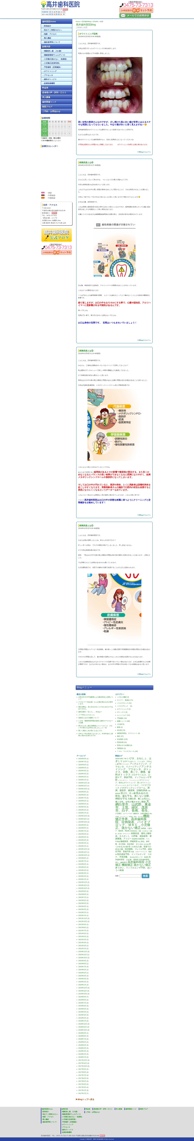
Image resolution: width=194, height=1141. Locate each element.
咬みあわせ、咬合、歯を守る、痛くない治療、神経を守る (133, 796)
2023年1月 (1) (83, 879)
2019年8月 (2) (83, 1000)
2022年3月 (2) (83, 909)
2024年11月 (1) (83, 819)
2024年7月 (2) (83, 831)
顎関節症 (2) (121, 748)
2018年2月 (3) (83, 1054)
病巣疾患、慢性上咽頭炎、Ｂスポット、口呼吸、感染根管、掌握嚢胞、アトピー (133, 836)
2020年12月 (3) (83, 951)
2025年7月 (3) (83, 798)
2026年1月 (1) (83, 780)
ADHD (117, 758)
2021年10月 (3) (83, 921)
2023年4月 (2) (83, 870)
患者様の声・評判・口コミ (54, 92)
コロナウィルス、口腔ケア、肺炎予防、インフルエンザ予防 (133, 777)
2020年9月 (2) (83, 961)
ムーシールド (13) (123, 715)
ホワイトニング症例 (88, 34)
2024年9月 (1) (83, 825)
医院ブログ (47, 107)
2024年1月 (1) (83, 846)
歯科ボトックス (50, 79)
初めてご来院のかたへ (53, 30)
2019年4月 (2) (83, 1012)
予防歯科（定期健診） (53, 67)
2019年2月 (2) (83, 1018)
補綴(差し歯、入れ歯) (52, 51)
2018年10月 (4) (83, 1030)
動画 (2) (120, 727)
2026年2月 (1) (83, 777)
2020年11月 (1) (83, 954)
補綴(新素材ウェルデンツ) (54, 55)
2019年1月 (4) (83, 1021)
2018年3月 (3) (83, 1051)
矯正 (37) (120, 736)
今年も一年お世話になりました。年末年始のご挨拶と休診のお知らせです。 (95, 734)
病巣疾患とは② (86, 525)
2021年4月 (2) (83, 939)
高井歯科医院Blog (86, 24)
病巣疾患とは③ (86, 351)
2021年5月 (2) (83, 936)
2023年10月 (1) (83, 855)
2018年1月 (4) (83, 1057)
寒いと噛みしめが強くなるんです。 (91, 730)
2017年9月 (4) (83, 1069)
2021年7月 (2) (83, 930)
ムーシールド (121, 785)
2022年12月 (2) (83, 882)
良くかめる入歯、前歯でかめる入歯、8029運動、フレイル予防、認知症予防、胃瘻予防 (133, 849)
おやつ (126, 761)
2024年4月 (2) (83, 840)
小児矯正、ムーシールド (124, 813)
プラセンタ (48, 75)
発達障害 (135, 839)
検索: (117, 876)
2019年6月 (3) (83, 1006)
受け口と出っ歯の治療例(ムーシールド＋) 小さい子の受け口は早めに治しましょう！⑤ (95, 727)
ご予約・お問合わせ (51, 111)
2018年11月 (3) (83, 1027)
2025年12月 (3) (83, 783)
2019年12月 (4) (83, 988)
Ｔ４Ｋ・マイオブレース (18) (127, 751)
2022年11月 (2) (83, 885)
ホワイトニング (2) (124, 709)
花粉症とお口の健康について (88, 718)
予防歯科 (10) (122, 718)
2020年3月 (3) (83, 979)
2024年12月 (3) (83, 816)
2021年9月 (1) (83, 924)
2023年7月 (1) (83, 861)
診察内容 (46, 46)
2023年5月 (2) (83, 867)
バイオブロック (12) (124, 703)
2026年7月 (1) (83, 762)
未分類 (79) (121, 730)
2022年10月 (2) (83, 888)
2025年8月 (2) (83, 795)
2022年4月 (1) (83, 906)
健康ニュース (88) (123, 721)
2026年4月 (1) (83, 771)
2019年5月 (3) (83, 1009)
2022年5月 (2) (83, 903)
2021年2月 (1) (83, 945)
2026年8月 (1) (83, 758)
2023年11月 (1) (83, 852)
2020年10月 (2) (83, 958)
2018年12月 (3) (83, 1024)
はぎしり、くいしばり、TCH (139, 761)
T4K (125, 758)
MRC (121, 758)
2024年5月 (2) (83, 837)
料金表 (45, 88)
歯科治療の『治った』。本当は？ (90, 712)
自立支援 (146, 844)
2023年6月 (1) (83, 864)
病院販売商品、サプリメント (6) (128, 733)
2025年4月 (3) (83, 807)
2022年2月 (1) (83, 912)
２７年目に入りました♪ (86, 715)
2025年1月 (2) (83, 813)
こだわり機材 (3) (123, 697)
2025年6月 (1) (83, 801)
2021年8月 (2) (83, 927)
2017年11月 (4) (83, 1063)
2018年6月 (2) (83, 1042)
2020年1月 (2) (83, 985)
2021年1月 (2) (83, 948)
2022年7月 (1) (83, 897)
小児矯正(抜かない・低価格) (55, 59)
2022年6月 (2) (83, 900)
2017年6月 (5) (83, 1078)
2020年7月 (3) (83, 967)
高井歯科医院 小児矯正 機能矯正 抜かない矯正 (133, 863)
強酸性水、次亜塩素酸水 (141, 813)
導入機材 (47, 38)
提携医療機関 (49, 83)
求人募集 (46, 97)
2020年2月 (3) (83, 982)
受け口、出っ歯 (128, 793)
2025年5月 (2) (83, 804)
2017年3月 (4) (83, 1087)
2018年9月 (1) (83, 1033)
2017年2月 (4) (83, 1090)
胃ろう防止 (139, 844)
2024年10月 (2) (83, 822)
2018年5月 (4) (83, 1045)
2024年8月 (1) (83, 828)
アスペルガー (125, 764)
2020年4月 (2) (83, 976)
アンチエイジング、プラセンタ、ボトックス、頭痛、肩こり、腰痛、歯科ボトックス (133, 770)
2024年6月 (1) (83, 834)
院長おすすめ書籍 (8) (124, 745)
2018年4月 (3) (83, 1048)
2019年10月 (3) (83, 994)
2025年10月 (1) (83, 789)
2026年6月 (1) (83, 765)
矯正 (139, 841)
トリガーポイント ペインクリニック (128, 780)
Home (78, 21)
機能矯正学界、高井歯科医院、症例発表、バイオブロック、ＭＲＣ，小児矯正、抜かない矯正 (132, 822)
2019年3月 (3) (83, 1015)
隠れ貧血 (132, 857)
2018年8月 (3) (83, 1036)
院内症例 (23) (122, 742)
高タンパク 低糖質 (141, 857)
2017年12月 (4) (83, 1060)
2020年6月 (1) (83, 970)
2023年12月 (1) (83, 849)
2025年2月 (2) (83, 810)
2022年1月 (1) (83, 915)
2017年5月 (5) (83, 1081)
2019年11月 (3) (83, 991)
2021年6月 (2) (83, 933)
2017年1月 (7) (83, 1093)
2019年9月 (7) (83, 997)
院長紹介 (47, 26)
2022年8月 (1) (83, 894)
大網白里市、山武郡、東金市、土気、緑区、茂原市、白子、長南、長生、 (133, 805)
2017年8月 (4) (83, 1072)
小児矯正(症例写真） (52, 63)
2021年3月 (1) (83, 942)
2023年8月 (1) (83, 858)
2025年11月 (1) (83, 786)
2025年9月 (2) (83, 792)
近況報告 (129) (122, 739)
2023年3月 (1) (83, 873)
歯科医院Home (49, 21)
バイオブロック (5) (124, 706)
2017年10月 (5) (83, 1066)
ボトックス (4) (122, 712)
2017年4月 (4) (83, 1084)
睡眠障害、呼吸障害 (129, 841)
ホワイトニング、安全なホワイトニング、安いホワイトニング (133, 782)
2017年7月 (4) (83, 1075)
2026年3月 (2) (83, 774)
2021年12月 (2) (83, 918)
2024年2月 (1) (83, 843)
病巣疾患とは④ (86, 162)
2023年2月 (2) (83, 876)
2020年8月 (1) (83, 963)
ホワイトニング (50, 71)
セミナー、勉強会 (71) (125, 700)
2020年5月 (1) (83, 973)
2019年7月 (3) (83, 1003)
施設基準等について (52, 42)
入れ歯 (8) (120, 724)
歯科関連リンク (49, 102)
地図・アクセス (50, 34)
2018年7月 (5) (83, 1039)
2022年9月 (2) (83, 891)
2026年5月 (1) (83, 768)
